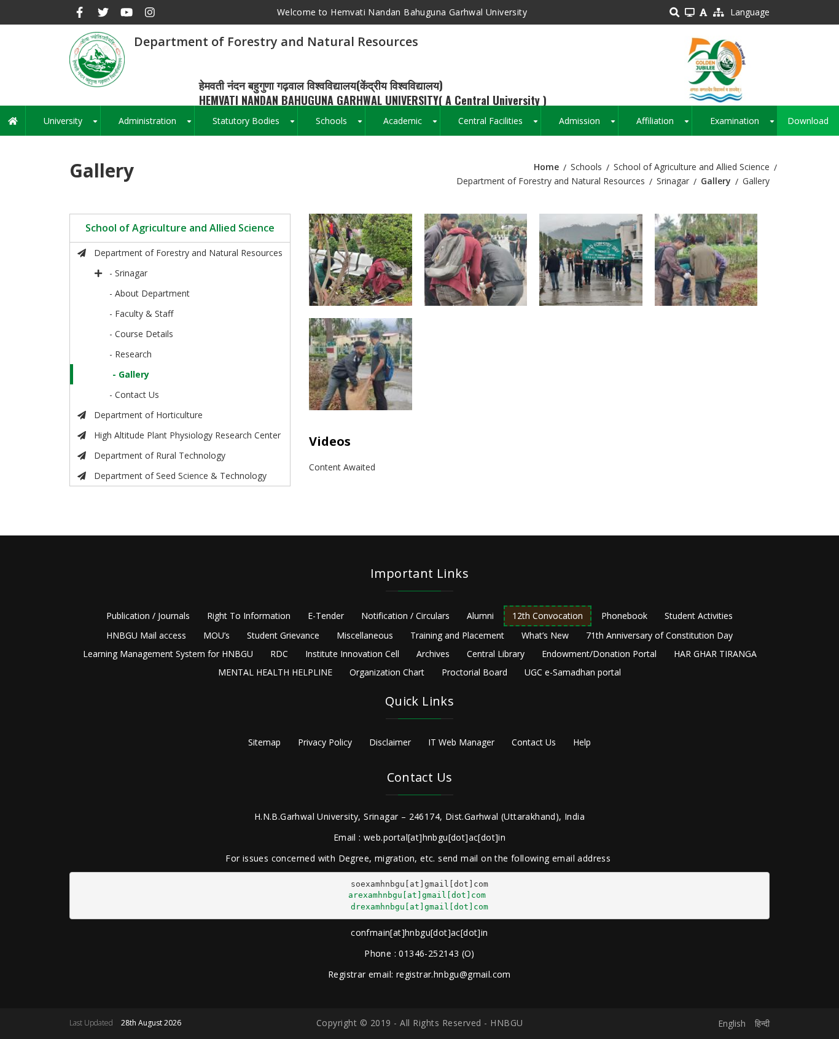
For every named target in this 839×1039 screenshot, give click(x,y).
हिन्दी (762, 1023)
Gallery (716, 181)
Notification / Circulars (405, 615)
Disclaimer (390, 742)
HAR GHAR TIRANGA (715, 654)
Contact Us (534, 742)
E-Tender (326, 615)
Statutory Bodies (255, 125)
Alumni (480, 615)
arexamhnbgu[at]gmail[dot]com (417, 895)
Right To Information (249, 615)
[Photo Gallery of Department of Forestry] (360, 260)
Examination (743, 125)
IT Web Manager (461, 742)
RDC (279, 654)
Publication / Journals (148, 615)
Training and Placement (457, 635)
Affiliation (664, 125)
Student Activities (699, 615)
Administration (156, 125)
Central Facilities (499, 125)
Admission (588, 125)
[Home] (97, 58)
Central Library (496, 654)
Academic (411, 125)
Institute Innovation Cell (352, 654)
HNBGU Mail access (146, 635)
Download (808, 120)
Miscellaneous (365, 635)
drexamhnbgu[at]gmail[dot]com (419, 906)
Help (582, 742)
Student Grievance (283, 635)
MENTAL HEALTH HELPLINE (275, 672)
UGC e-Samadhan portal (573, 672)
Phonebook (624, 615)
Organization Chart (386, 672)
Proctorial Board (474, 672)
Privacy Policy (325, 742)
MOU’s (216, 635)
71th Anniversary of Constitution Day (659, 635)
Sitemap (264, 742)
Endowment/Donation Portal (599, 654)
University (72, 125)
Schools (340, 125)
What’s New (545, 635)
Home (546, 167)
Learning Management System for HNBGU (168, 654)
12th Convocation (547, 615)
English (732, 1023)
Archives (433, 654)
